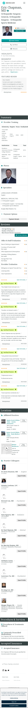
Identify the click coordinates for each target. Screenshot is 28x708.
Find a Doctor (17, 680)
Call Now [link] (15, 44)
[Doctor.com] (8, 3)
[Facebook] (3, 670)
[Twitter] (8, 670)
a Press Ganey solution (10, 664)
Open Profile (22, 476)
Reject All (14, 701)
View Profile (24, 420)
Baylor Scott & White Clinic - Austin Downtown (13, 421)
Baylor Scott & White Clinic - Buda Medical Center (13, 434)
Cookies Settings (14, 698)
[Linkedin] (6, 670)
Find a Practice (5, 680)
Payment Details (14, 219)
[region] (14, 698)
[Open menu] (24, 2)
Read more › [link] (14, 72)
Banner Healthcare (15, 445)
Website (15, 49)
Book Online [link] (15, 40)
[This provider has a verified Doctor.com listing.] (8, 10)
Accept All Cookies (14, 705)
